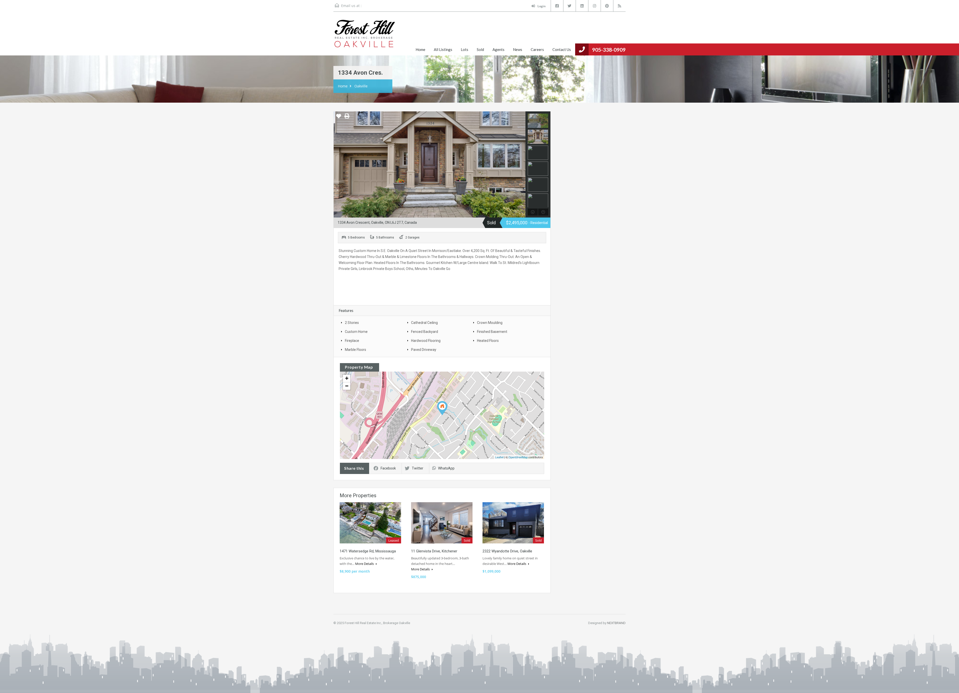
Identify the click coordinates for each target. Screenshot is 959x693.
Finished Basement (492, 332)
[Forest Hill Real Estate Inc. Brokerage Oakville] (364, 37)
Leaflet (499, 457)
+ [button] (346, 378)
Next (521, 164)
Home (420, 49)
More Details (365, 563)
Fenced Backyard (424, 332)
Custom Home (356, 332)
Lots (464, 49)
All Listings (443, 49)
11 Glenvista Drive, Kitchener (434, 551)
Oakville (361, 86)
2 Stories (352, 323)
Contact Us (561, 49)
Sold (480, 49)
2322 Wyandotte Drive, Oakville (507, 551)
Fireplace (352, 341)
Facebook (388, 468)
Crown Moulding (489, 323)
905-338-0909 (609, 49)
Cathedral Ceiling (424, 323)
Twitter (417, 468)
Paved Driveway (423, 350)
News (517, 49)
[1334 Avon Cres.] (442, 408)
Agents (498, 49)
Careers (537, 49)
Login (541, 6)
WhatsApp (446, 468)
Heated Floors (488, 341)
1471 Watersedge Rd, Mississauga (368, 551)
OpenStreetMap (518, 457)
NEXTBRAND (616, 623)
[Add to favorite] (338, 118)
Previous (338, 164)
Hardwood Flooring (426, 341)
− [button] (346, 386)
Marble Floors (355, 350)
